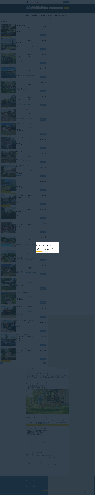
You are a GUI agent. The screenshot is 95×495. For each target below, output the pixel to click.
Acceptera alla (39, 251)
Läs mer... (53, 249)
